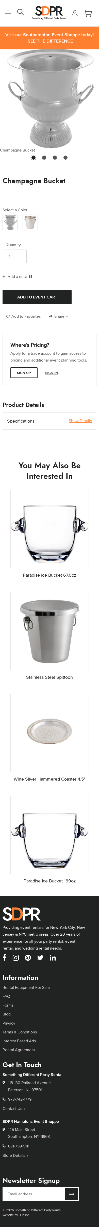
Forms (8, 1005)
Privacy (9, 1023)
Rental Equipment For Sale (26, 987)
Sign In (51, 372)
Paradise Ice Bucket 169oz (50, 881)
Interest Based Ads (19, 1041)
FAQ (6, 996)
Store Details (14, 1155)
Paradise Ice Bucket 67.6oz (49, 575)
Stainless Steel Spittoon (49, 677)
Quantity (13, 245)
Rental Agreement (19, 1050)
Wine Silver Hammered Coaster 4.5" (50, 779)
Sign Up (24, 372)
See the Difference (50, 41)
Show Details (80, 421)
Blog (7, 1014)
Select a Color (15, 210)
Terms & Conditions (20, 1032)
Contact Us (12, 1108)
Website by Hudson (16, 1215)
